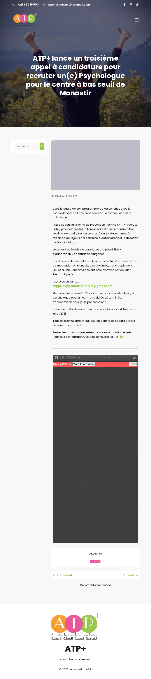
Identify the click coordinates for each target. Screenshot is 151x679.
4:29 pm (72, 195)
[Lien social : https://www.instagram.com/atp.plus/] (129, 5)
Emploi (95, 561)
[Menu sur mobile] (137, 20)
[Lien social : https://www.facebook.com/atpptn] (123, 5)
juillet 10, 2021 (58, 195)
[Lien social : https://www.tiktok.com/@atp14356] (136, 5)
